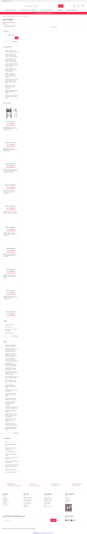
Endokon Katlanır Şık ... (11, 248)
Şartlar (45, 505)
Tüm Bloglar (15, 433)
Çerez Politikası (47, 503)
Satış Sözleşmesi (47, 497)
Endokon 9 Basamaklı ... (11, 311)
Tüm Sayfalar (15, 336)
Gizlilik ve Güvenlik (48, 499)
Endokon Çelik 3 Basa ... (11, 290)
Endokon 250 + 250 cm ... (11, 142)
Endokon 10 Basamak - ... (11, 121)
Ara (16, 38)
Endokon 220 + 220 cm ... (11, 164)
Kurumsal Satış (5, 505)
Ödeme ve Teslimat (48, 500)
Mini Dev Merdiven (27, 502)
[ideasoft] (36, 533)
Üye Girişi (67, 499)
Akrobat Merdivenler (28, 499)
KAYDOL (53, 520)
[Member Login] (74, 6)
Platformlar (26, 505)
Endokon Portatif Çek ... (11, 227)
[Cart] (82, 6)
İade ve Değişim (47, 502)
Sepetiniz (67, 502)
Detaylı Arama (15, 41)
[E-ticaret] (43, 533)
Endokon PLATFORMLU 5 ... (11, 185)
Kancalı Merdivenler (27, 503)
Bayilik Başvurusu (6, 502)
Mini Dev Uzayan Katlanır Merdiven (23, 16)
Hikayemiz (5, 503)
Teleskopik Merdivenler (28, 497)
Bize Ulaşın (5, 497)
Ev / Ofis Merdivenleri (28, 500)
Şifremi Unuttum (68, 500)
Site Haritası (5, 500)
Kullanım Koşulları (47, 506)
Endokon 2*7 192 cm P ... (11, 206)
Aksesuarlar (26, 506)
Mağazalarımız (6, 499)
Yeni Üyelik (67, 497)
